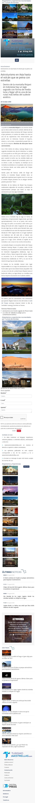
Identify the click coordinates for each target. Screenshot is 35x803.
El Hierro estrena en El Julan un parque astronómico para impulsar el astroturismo (18, 579)
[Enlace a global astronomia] (18, 629)
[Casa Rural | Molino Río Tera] (17, 379)
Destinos (6, 66)
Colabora (6, 775)
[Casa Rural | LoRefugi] (10, 521)
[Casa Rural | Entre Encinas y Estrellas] (24, 17)
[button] (3, 113)
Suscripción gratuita (25, 55)
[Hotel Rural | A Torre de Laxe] (9, 17)
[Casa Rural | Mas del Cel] (10, 552)
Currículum (7, 780)
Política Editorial (8, 765)
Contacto (6, 767)
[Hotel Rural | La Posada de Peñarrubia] (10, 470)
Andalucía (6, 794)
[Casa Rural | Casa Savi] (17, 345)
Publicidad (7, 772)
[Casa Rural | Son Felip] (17, 328)
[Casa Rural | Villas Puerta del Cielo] (24, 25)
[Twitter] (21, 51)
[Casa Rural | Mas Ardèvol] (24, 8)
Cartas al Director (8, 778)
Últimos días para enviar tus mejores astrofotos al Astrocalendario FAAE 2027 (16, 734)
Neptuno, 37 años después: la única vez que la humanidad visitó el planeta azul (15, 712)
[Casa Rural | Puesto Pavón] (9, 25)
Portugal (5, 797)
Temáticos (6, 800)
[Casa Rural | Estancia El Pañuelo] (10, 491)
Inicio (2, 66)
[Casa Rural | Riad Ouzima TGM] (17, 362)
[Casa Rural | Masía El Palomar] (10, 562)
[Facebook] (18, 51)
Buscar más (26, 466)
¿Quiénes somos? (8, 762)
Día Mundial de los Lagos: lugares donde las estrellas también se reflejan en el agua (18, 597)
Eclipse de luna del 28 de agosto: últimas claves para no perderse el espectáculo (18, 588)
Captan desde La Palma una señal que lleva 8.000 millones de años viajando (16, 701)
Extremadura (7, 790)
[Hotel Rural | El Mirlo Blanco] (10, 480)
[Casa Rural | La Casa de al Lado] (10, 511)
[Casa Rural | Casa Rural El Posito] (24, 34)
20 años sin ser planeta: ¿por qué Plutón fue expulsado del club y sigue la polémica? (15, 745)
